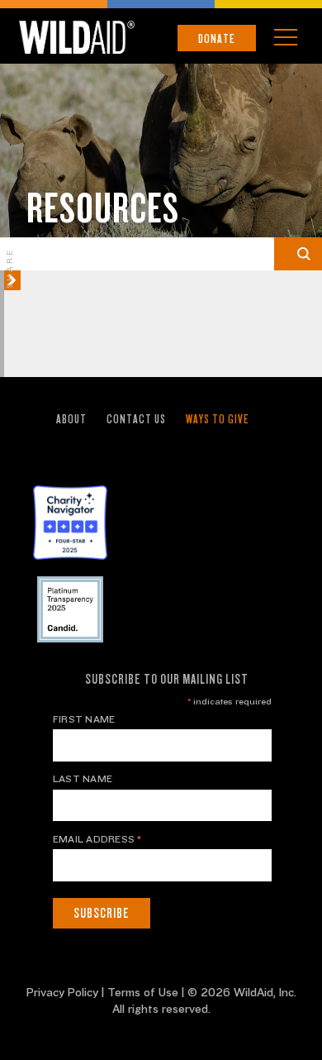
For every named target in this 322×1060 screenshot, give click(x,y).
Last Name (82, 779)
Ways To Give (217, 419)
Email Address (97, 839)
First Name (84, 719)
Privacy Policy (62, 993)
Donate (216, 38)
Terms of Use (142, 993)
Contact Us (136, 419)
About (71, 419)
